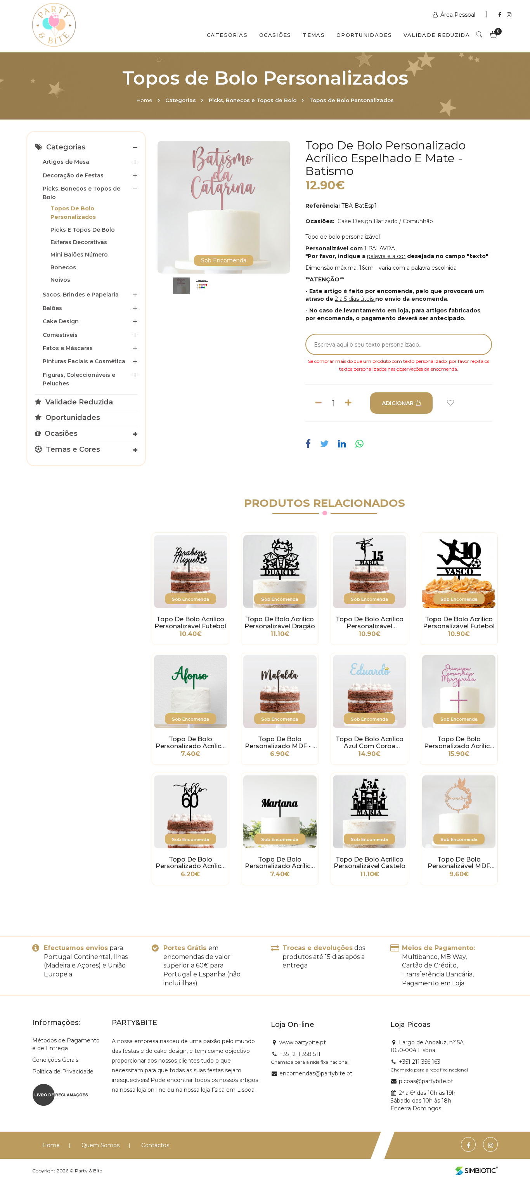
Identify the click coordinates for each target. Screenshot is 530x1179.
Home (144, 100)
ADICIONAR (398, 403)
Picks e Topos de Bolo (82, 229)
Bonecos (63, 267)
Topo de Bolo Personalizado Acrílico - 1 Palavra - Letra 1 (280, 863)
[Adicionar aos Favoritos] (450, 403)
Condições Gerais (55, 1059)
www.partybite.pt (302, 1042)
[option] (224, 207)
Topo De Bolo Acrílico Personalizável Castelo (369, 863)
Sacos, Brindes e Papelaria (81, 294)
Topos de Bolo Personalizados (351, 100)
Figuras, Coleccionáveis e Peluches (79, 379)
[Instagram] (509, 14)
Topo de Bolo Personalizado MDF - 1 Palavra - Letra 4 (280, 743)
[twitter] (324, 444)
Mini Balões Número (79, 254)
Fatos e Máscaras (68, 348)
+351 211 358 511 (299, 1054)
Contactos (155, 1145)
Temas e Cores (72, 449)
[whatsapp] (359, 444)
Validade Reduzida (437, 35)
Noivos (60, 279)
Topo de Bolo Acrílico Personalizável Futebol (190, 623)
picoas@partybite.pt (426, 1081)
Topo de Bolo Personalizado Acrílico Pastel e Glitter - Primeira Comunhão (459, 743)
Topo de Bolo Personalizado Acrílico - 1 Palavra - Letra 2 (190, 743)
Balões (52, 308)
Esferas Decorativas (78, 242)
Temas (314, 35)
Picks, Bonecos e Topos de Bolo (252, 100)
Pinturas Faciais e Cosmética (84, 361)
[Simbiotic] (476, 1171)
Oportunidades (364, 35)
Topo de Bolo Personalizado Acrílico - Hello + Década (190, 863)
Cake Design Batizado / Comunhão (384, 221)
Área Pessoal (458, 14)
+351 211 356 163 (419, 1061)
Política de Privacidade (63, 1071)
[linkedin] (342, 444)
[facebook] (310, 444)
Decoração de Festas (73, 175)
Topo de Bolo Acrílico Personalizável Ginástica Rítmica (370, 623)
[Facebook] (500, 14)
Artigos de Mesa (66, 161)
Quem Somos (100, 1145)
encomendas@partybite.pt (315, 1073)
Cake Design (61, 321)
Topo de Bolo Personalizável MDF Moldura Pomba (459, 863)
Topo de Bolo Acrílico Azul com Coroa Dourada (370, 743)
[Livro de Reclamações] (60, 1094)
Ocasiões (275, 35)
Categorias (227, 35)
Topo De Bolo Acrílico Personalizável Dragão (279, 623)
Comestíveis (60, 334)
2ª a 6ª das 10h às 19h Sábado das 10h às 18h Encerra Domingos (423, 1100)
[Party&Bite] (54, 25)
